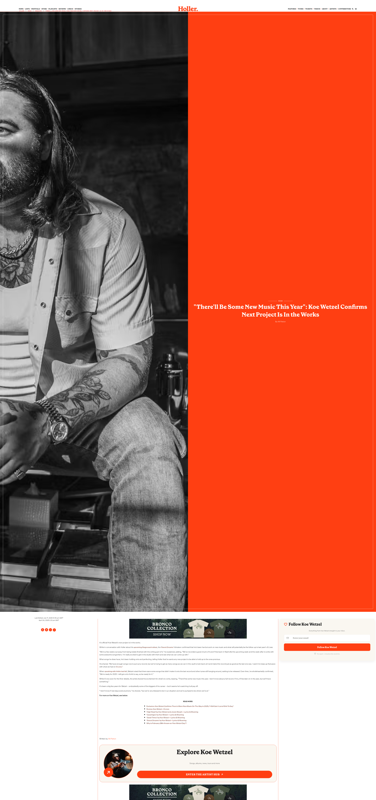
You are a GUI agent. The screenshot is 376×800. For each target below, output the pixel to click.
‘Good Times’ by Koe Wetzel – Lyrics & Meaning (165, 717)
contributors (344, 9)
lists (27, 9)
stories (78, 9)
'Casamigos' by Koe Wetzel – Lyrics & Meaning (165, 714)
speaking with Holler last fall (116, 671)
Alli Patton (281, 321)
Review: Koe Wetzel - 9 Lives (157, 708)
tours (300, 9)
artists (332, 9)
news (21, 9)
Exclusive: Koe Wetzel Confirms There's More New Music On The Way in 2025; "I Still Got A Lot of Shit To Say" (190, 705)
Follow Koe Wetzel (327, 647)
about (325, 9)
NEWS (29, 10)
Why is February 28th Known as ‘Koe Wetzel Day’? (166, 723)
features (292, 9)
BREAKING (38, 10)
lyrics (70, 9)
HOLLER (21, 10)
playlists (52, 9)
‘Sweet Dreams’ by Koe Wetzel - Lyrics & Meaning (166, 720)
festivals (35, 9)
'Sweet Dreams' (167, 647)
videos (317, 9)
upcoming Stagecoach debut (145, 647)
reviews (62, 9)
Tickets (308, 9)
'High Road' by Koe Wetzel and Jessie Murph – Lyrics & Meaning (172, 711)
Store (44, 9)
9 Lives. (119, 666)
